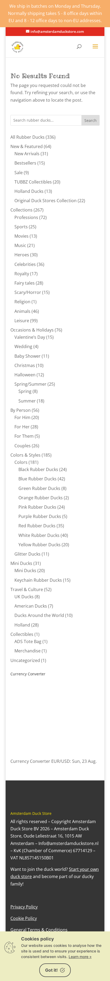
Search (90, 120)
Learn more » (80, 956)
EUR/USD (60, 761)
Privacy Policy (24, 907)
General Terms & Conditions (39, 930)
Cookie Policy (23, 918)
